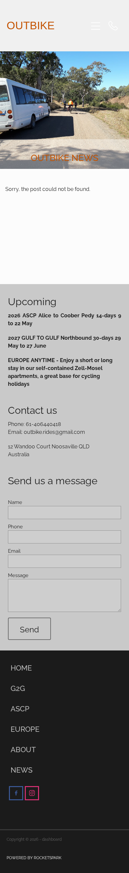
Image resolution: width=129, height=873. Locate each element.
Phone (15, 526)
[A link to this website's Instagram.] (32, 793)
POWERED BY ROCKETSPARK (34, 857)
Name (15, 501)
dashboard (52, 839)
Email (14, 550)
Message (18, 574)
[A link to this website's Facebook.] (16, 793)
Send (29, 628)
